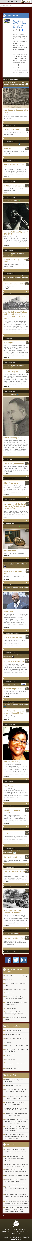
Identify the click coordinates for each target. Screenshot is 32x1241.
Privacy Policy (7, 1231)
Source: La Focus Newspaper (11, 79)
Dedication (16, 1233)
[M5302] (16, 954)
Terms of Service (19, 1229)
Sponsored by (10, 144)
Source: (9, 125)
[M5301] (16, 1215)
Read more (6, 120)
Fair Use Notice (22, 1231)
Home (7, 1229)
